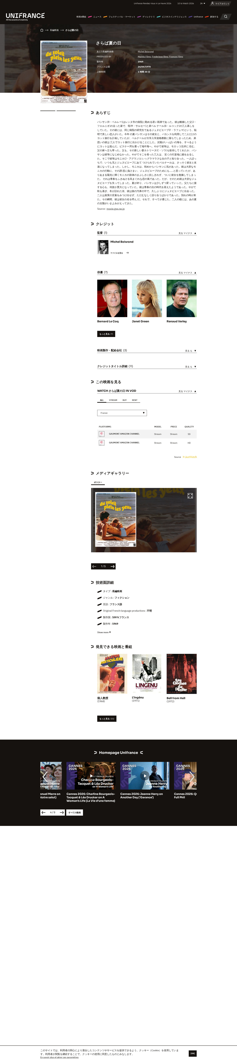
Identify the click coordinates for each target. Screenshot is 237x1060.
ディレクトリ (149, 16)
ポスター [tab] (98, 482)
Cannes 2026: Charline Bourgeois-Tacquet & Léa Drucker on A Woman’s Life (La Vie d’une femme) (64, 797)
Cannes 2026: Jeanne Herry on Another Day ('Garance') (115, 795)
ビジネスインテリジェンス (174, 16)
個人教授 (102, 698)
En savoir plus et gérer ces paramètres (59, 1057)
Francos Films (176, 56)
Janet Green (140, 321)
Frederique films (160, 56)
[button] (190, 496)
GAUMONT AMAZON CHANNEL (123, 433)
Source (178, 457)
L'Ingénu (138, 697)
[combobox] (122, 413)
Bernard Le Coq (108, 321)
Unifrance (198, 16)
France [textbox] (104, 413)
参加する (214, 16)
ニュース (97, 16)
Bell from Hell (176, 698)
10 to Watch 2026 (185, 3)
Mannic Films (144, 56)
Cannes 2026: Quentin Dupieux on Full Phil (172, 795)
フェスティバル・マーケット (122, 16)
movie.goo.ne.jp (116, 208)
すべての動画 (74, 812)
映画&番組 (81, 16)
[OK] (193, 1053)
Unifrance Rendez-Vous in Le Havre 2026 (152, 3)
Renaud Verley (177, 321)
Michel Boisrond (146, 51)
